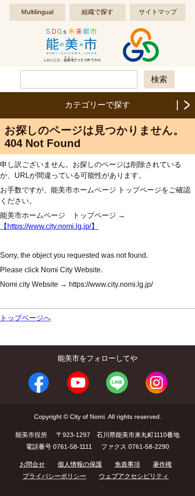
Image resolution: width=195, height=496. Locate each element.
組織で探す (97, 11)
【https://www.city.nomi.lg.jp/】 (49, 226)
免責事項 (127, 464)
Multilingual (37, 11)
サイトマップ (158, 11)
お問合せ (32, 464)
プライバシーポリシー (54, 476)
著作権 (162, 464)
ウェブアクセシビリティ (134, 476)
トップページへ (25, 318)
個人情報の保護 (80, 464)
